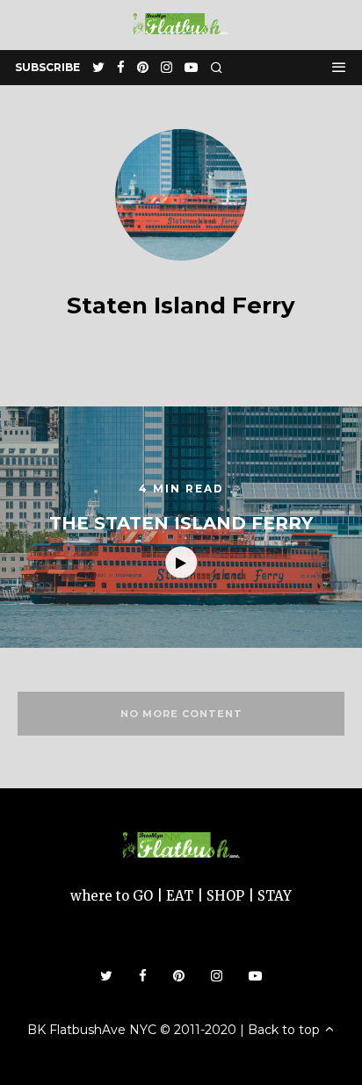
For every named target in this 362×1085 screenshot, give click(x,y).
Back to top (285, 1030)
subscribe (47, 67)
